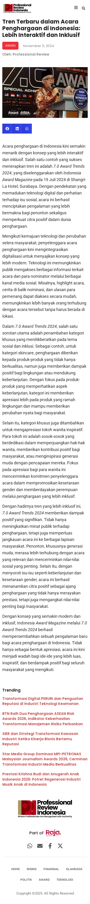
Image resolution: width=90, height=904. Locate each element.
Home (15, 869)
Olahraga (74, 869)
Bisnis (31, 869)
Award (44, 879)
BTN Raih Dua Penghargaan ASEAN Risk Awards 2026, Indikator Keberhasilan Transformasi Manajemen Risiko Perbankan (42, 718)
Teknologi (65, 879)
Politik (26, 879)
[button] (84, 8)
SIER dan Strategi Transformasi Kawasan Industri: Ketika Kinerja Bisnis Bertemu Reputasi (40, 738)
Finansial (51, 869)
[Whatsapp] (30, 846)
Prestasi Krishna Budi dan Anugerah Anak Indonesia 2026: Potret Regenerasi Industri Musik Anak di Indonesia (41, 779)
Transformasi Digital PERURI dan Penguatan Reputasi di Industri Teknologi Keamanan (42, 701)
